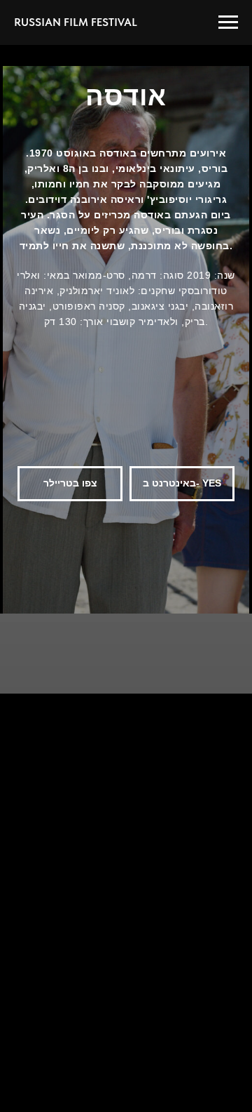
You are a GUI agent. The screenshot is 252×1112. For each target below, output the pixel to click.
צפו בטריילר (70, 483)
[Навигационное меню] (228, 22)
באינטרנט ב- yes (182, 483)
